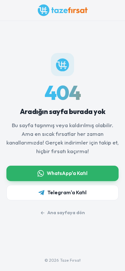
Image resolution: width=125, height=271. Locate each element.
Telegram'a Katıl (67, 192)
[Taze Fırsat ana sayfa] (63, 10)
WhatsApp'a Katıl (67, 173)
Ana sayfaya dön (66, 212)
